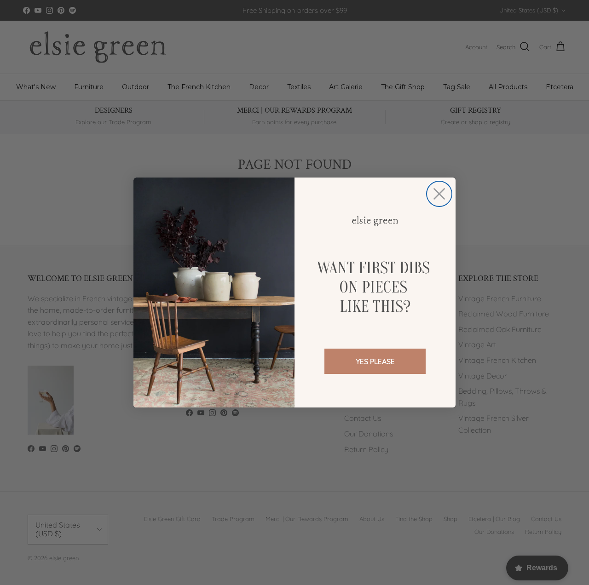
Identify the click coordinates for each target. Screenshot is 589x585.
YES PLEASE (375, 361)
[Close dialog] (439, 193)
